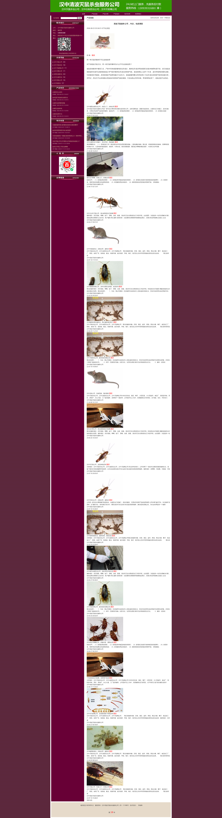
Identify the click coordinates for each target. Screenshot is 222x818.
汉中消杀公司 (58, 80)
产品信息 (95, 14)
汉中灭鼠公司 (58, 62)
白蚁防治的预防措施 (58, 103)
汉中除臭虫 (57, 83)
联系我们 (138, 14)
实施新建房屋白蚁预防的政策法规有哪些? (65, 125)
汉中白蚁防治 (58, 77)
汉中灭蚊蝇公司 (59, 68)
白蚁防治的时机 (57, 108)
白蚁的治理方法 (57, 114)
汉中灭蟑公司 (58, 71)
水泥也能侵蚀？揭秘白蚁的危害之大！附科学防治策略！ (67, 136)
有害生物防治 (58, 74)
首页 (83, 14)
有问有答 (127, 14)
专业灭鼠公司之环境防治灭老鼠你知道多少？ (66, 141)
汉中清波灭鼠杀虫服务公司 (95, 113)
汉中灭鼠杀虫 (58, 65)
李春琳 (140, 805)
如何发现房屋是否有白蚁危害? (61, 130)
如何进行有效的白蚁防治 (60, 97)
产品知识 (116, 14)
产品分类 (105, 14)
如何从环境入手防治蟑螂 (60, 147)
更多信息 (89, 800)
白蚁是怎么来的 (57, 92)
